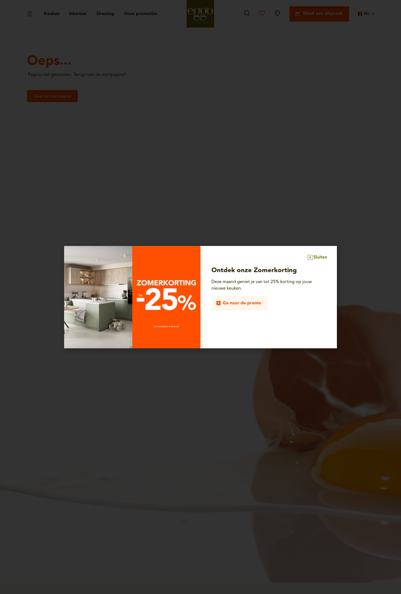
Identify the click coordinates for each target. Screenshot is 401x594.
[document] (200, 297)
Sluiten (320, 257)
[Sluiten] (310, 257)
